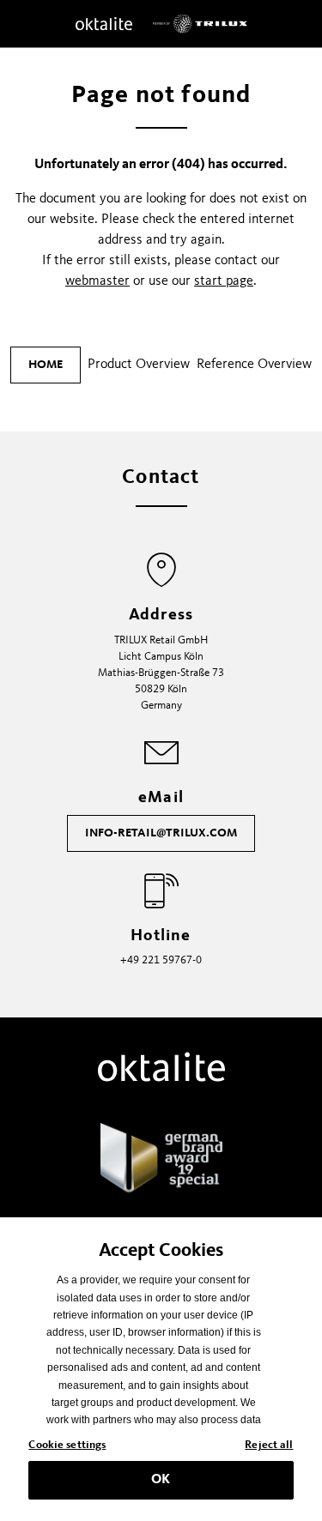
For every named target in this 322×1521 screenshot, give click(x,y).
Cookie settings (67, 1445)
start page (223, 281)
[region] (161, 1369)
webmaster (97, 281)
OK (160, 1480)
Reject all (269, 1445)
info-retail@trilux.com (161, 833)
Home (45, 365)
